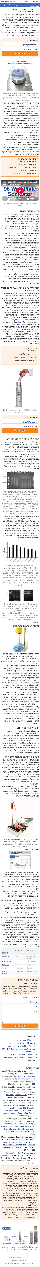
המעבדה (17, 1249)
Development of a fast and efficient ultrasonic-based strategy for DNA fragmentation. (18, 1145)
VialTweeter (5, 965)
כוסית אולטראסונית (7, 961)
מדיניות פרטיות (24, 1260)
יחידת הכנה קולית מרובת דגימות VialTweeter (22, 839)
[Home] (34, 5)
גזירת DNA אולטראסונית (26, 1040)
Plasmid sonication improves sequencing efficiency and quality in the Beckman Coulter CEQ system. (20, 1079)
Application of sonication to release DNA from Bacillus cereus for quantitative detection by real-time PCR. (19, 1092)
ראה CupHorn (15, 322)
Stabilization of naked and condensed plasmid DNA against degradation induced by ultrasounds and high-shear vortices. (18, 1109)
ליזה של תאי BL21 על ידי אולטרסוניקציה (21, 1046)
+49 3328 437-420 (32, 1)
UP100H (4, 968)
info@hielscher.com (8, 1)
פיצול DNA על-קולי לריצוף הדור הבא (22, 1043)
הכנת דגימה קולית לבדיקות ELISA (23, 1054)
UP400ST (4, 973)
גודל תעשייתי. (8, 1249)
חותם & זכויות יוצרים (15, 1257)
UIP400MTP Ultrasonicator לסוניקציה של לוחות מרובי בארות (20, 204)
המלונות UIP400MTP (30, 93)
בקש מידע (20, 53)
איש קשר (14, 1260)
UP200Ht (4, 971)
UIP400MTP (5, 956)
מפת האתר (28, 1257)
